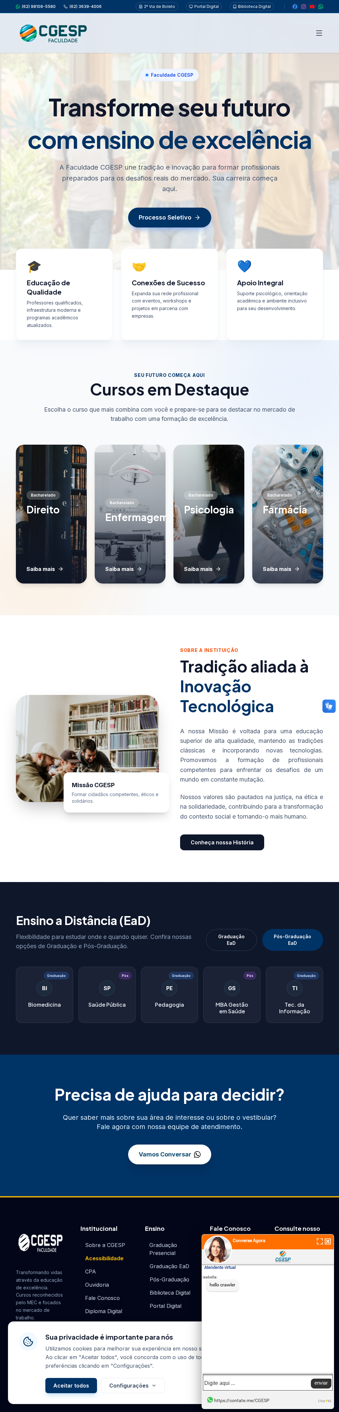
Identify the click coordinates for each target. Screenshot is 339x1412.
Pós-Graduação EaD (292, 940)
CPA (90, 1271)
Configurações (129, 1385)
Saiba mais (40, 569)
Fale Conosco (102, 1298)
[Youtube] (312, 6)
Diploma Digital (103, 1311)
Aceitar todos (71, 1385)
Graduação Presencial (163, 1249)
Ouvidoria (97, 1284)
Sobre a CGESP (105, 1245)
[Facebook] (295, 6)
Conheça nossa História (222, 842)
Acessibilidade (104, 1258)
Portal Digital (206, 6)
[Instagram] (303, 6)
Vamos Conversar (165, 1154)
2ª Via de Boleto (159, 6)
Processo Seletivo (165, 217)
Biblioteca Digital (254, 6)
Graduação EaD (231, 940)
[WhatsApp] (320, 6)
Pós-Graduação (169, 1279)
